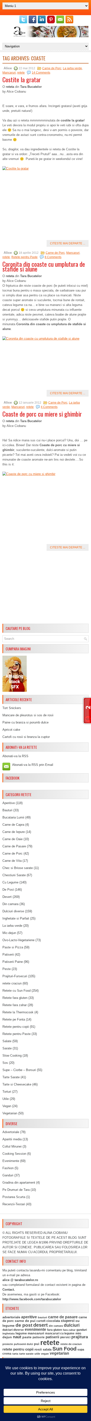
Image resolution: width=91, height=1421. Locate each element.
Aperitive (8, 803)
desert (40, 1325)
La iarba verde (72, 68)
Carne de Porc (51, 68)
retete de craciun (71, 1344)
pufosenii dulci (23, 1344)
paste (27, 1337)
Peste (6, 969)
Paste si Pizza (12, 947)
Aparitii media (12, 1139)
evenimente (35, 1329)
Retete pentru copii (15, 1026)
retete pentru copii (17, 1349)
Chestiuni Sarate (14, 875)
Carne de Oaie (12, 839)
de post (24, 1325)
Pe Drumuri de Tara (16, 1190)
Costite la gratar (21, 79)
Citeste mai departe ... (67, 243)
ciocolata (53, 1321)
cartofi (40, 1321)
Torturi (6, 1091)
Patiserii (8, 954)
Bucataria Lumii (13, 817)
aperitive (29, 1317)
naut (17, 1337)
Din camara (10, 904)
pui (36, 1344)
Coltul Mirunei (12, 1146)
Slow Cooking (12, 1055)
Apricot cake (11, 729)
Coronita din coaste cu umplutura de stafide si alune (43, 266)
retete (21, 72)
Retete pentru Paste (24, 257)
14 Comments (41, 72)
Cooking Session (14, 1153)
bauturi (42, 1317)
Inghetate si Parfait (15, 918)
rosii (38, 1349)
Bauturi (7, 810)
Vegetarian (9, 1113)
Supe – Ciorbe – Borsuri (19, 1070)
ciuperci (67, 1321)
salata (47, 1349)
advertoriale (11, 1317)
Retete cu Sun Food (16, 990)
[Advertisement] (45, 588)
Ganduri (7, 1175)
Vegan (6, 1106)
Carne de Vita (12, 861)
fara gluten (54, 1329)
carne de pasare (63, 1317)
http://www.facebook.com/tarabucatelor (31, 1299)
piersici (65, 1337)
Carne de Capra (13, 824)
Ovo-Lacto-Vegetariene (18, 940)
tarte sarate (26, 1353)
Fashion (8, 1168)
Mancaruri (9, 72)
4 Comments (49, 407)
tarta (15, 1353)
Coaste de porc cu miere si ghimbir (42, 414)
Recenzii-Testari (13, 1204)
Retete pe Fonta (13, 1019)
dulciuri (72, 1325)
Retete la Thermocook (17, 1012)
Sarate (7, 1048)
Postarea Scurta (13, 1197)
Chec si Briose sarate (17, 868)
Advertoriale (10, 1132)
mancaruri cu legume (59, 1333)
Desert (7, 897)
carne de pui (25, 1321)
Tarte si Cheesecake (16, 1084)
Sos (5, 1063)
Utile (5, 1099)
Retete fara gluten (14, 998)
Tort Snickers (11, 708)
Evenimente (10, 1161)
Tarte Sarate (11, 1077)
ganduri (81, 1330)
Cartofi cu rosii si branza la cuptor (26, 737)
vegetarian (59, 1353)
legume (21, 1333)
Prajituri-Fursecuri (14, 976)
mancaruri (36, 1333)
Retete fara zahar (14, 1005)
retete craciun (12, 983)
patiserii (52, 1337)
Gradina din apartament (18, 1182)
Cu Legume (10, 882)
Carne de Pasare (14, 846)
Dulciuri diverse (13, 911)
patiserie (39, 1337)
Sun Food (64, 1349)
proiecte (7, 1344)
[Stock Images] (14, 690)
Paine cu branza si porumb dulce (25, 722)
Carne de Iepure (13, 832)
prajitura (79, 1337)
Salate (6, 1041)
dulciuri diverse (13, 1329)
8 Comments (53, 257)
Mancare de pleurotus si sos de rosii (27, 715)
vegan (45, 1353)
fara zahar (69, 1329)
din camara (56, 1325)
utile (37, 1353)
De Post (8, 889)
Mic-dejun (9, 933)
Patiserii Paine (12, 962)
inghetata (8, 1333)
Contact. (8, 1289)
